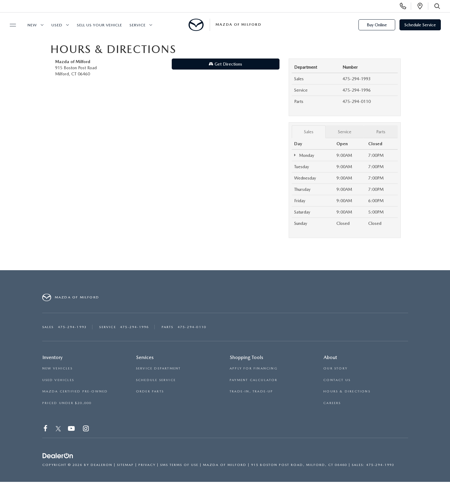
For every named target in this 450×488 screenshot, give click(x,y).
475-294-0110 (357, 101)
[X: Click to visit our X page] (58, 429)
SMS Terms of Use (179, 465)
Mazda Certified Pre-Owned (75, 391)
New (32, 25)
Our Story (335, 368)
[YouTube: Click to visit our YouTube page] (72, 429)
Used (56, 25)
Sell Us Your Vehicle (99, 25)
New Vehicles (57, 368)
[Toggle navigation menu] (10, 25)
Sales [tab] (308, 131)
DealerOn (101, 465)
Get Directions (227, 64)
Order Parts (150, 391)
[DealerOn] (57, 455)
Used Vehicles (58, 380)
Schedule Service (420, 24)
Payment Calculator (254, 380)
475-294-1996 (357, 90)
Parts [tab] (380, 131)
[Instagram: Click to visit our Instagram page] (86, 429)
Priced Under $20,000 (67, 403)
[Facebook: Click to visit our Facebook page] (46, 429)
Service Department (158, 368)
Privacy (147, 465)
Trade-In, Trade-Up (251, 391)
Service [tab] (344, 131)
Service (137, 25)
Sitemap (125, 465)
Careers (332, 403)
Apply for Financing (254, 368)
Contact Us (337, 380)
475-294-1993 (357, 78)
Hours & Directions (346, 391)
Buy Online (377, 24)
